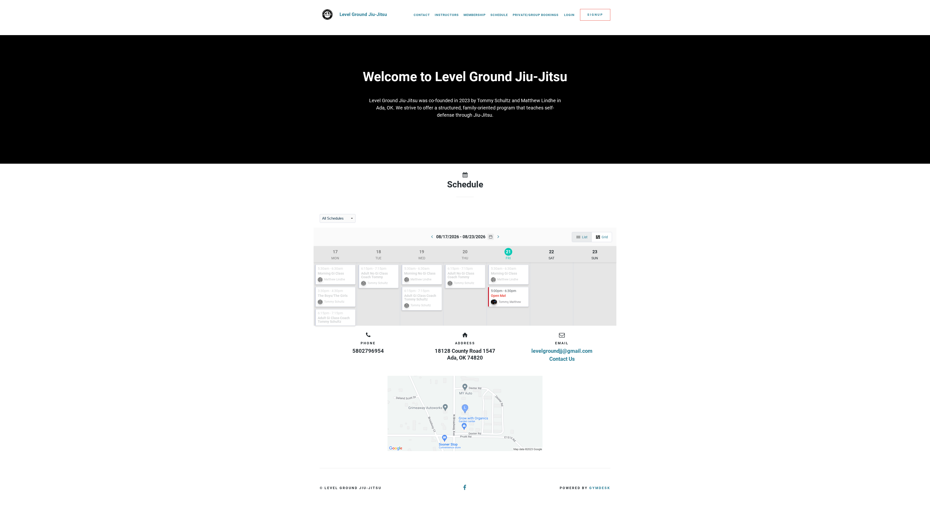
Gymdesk (599, 488)
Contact (422, 15)
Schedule (499, 15)
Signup (595, 14)
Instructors (447, 15)
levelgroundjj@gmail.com (561, 351)
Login (569, 15)
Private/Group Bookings (535, 15)
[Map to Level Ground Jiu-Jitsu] (465, 413)
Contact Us (562, 359)
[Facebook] (465, 487)
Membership (475, 15)
